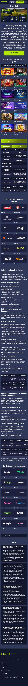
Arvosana (11, 65)
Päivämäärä (3, 65)
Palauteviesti (18, 65)
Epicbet (4, 25)
